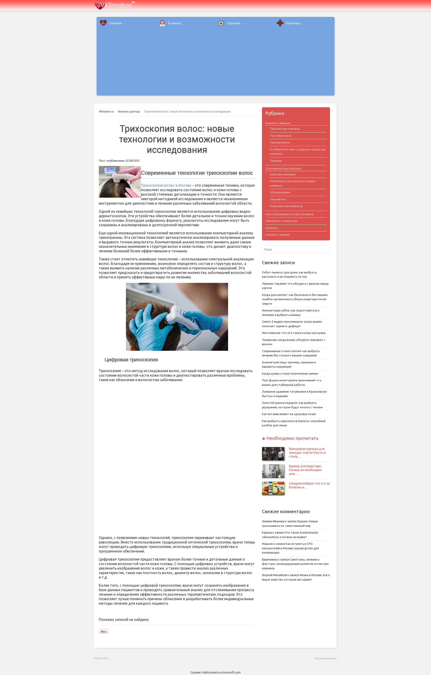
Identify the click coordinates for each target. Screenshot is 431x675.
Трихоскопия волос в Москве (166, 185)
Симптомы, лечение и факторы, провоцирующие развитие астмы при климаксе (295, 564)
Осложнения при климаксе (283, 168)
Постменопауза (280, 135)
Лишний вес (278, 199)
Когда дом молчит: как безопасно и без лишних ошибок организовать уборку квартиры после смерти (295, 299)
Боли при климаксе (283, 174)
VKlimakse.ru (106, 111)
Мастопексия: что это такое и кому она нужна (293, 332)
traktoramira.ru (212, 672)
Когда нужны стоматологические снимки (290, 373)
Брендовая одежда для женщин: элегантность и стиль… (307, 452)
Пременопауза (280, 142)
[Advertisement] (215, 64)
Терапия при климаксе (285, 128)
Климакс (175, 23)
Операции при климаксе (286, 206)
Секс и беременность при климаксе (289, 214)
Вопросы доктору (129, 111)
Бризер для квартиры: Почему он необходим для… (305, 470)
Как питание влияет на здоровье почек (289, 414)
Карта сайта (101, 658)
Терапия (233, 23)
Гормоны (271, 227)
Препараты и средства (281, 220)
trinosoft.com (232, 672)
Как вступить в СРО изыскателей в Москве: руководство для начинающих (290, 548)
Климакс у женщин (277, 123)
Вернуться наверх (326, 658)
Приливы (293, 23)
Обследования (280, 192)
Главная (115, 23)
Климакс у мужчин (277, 234)
